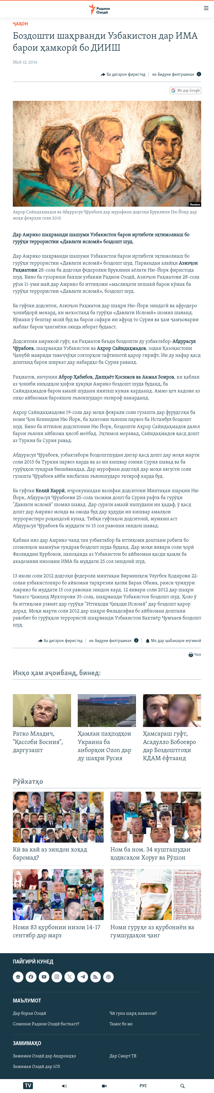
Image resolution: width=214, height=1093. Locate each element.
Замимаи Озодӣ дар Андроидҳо (44, 1056)
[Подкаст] (108, 977)
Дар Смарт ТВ (123, 1056)
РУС (143, 1086)
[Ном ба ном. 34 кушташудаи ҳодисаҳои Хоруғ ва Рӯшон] (155, 817)
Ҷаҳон (20, 24)
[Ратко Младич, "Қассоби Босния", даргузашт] (42, 710)
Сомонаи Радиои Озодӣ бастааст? (46, 1024)
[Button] (123, 74)
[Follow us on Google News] (18, 977)
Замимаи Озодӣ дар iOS (36, 1067)
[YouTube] (104, 1086)
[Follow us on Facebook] (31, 977)
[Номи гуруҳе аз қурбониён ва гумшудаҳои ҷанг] (155, 894)
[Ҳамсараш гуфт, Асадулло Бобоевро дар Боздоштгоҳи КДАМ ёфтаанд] (172, 710)
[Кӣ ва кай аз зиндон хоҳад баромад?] (58, 817)
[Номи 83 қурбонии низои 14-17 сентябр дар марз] (58, 894)
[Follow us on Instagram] (57, 977)
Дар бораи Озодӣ (29, 1013)
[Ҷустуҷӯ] (182, 1086)
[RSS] (95, 977)
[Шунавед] (64, 1086)
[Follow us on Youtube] (44, 977)
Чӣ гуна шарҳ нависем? (133, 1013)
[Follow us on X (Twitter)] (69, 977)
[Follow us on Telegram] (82, 977)
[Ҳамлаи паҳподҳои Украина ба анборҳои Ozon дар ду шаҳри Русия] (107, 710)
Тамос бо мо (121, 1024)
